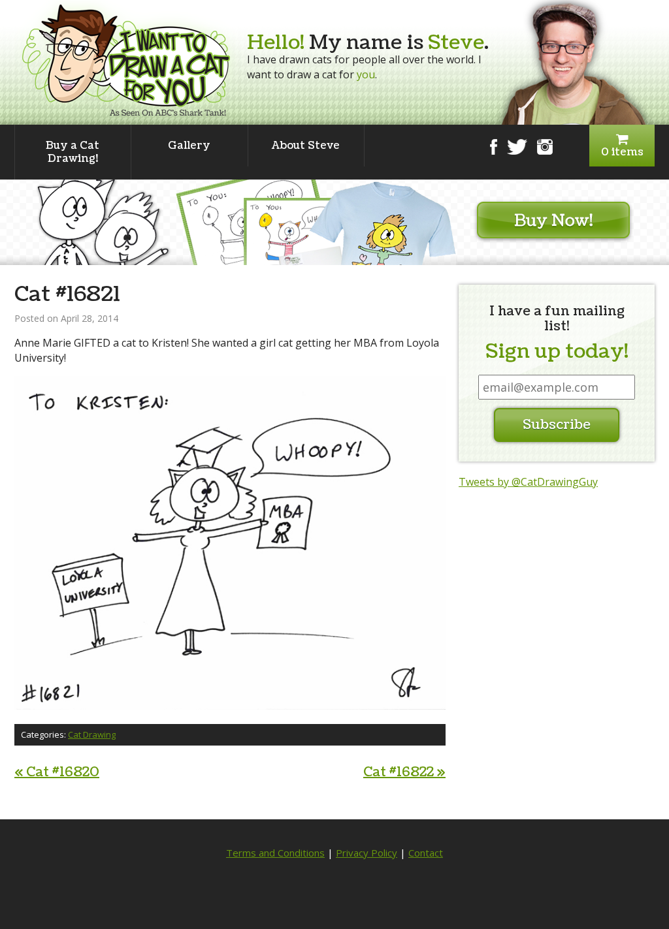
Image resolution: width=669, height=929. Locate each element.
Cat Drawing (92, 734)
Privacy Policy (366, 852)
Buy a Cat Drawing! (72, 152)
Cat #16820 (56, 772)
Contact (425, 852)
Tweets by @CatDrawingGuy (528, 482)
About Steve (306, 145)
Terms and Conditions (275, 852)
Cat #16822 (404, 772)
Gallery (189, 145)
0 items (622, 152)
